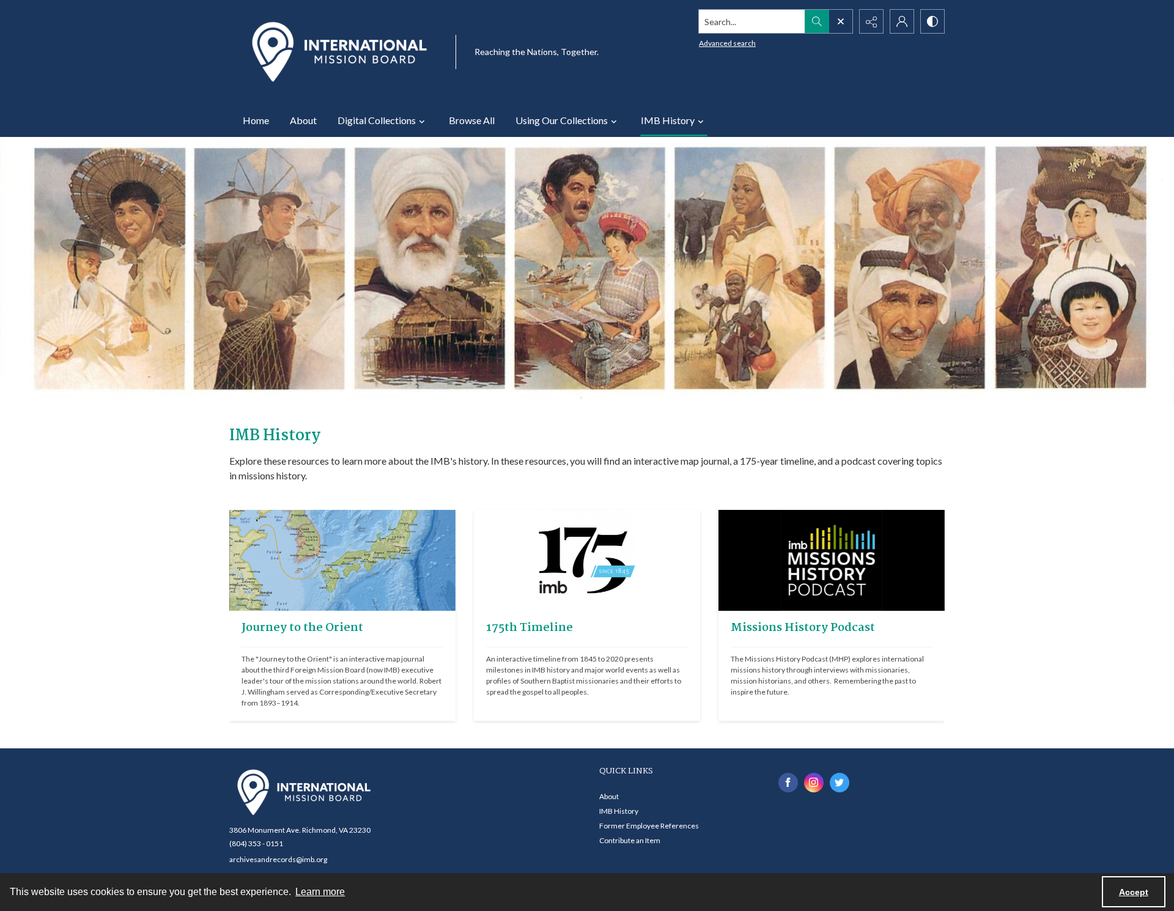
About (303, 120)
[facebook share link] (788, 782)
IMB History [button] (668, 120)
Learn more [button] (320, 892)
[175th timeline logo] (587, 560)
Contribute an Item (629, 840)
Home (256, 120)
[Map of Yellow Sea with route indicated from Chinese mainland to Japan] (342, 560)
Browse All (472, 120)
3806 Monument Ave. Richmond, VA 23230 (300, 830)
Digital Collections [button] (377, 120)
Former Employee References (649, 825)
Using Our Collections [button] (561, 120)
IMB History (618, 811)
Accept (1133, 892)
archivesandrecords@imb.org (278, 859)
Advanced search (727, 43)
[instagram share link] (814, 782)
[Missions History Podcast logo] (831, 560)
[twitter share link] (839, 782)
